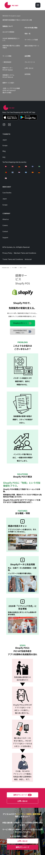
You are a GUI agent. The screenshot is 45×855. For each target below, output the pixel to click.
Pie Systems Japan (5, 267)
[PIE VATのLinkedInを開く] (10, 125)
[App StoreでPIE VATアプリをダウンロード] (10, 117)
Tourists (6, 134)
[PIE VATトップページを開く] (9, 107)
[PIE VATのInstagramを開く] (5, 125)
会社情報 (27, 56)
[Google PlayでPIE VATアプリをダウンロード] (28, 117)
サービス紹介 (14, 267)
